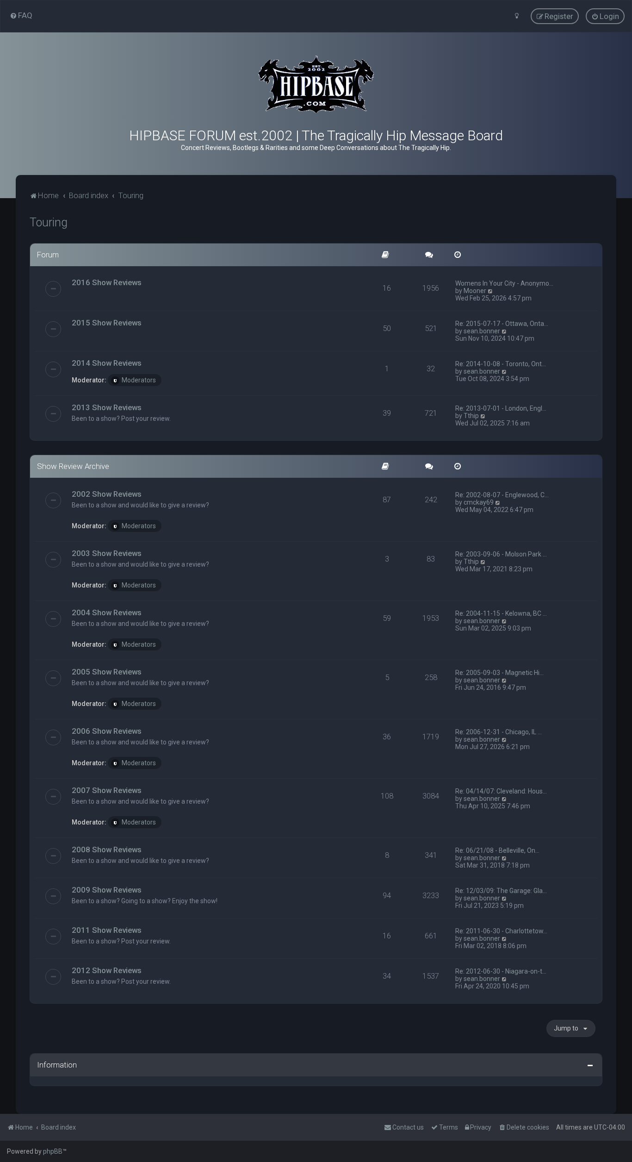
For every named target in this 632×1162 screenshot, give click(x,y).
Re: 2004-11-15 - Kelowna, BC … (501, 613)
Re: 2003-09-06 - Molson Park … (501, 554)
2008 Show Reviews (107, 849)
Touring (49, 222)
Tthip (471, 415)
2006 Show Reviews (107, 731)
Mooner (475, 290)
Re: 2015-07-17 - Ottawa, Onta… (501, 323)
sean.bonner (482, 331)
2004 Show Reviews (107, 612)
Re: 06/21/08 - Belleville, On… (497, 850)
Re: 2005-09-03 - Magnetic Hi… (499, 672)
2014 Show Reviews (107, 363)
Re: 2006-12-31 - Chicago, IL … (498, 732)
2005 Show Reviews (107, 671)
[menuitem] (21, 15)
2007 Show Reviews (107, 790)
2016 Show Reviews (107, 282)
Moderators (139, 380)
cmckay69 (479, 502)
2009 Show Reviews (107, 889)
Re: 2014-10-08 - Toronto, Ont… (500, 364)
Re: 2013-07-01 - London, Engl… (500, 408)
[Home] (316, 84)
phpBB (52, 1151)
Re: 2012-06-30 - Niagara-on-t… (500, 971)
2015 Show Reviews (107, 322)
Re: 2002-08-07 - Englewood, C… (502, 495)
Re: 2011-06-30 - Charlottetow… (501, 931)
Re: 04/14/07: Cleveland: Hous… (501, 791)
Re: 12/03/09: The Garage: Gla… (501, 890)
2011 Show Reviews (107, 930)
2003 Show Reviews (107, 553)
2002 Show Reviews (107, 494)
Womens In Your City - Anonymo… (504, 283)
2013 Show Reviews (107, 407)
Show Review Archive (73, 466)
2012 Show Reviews (107, 970)
